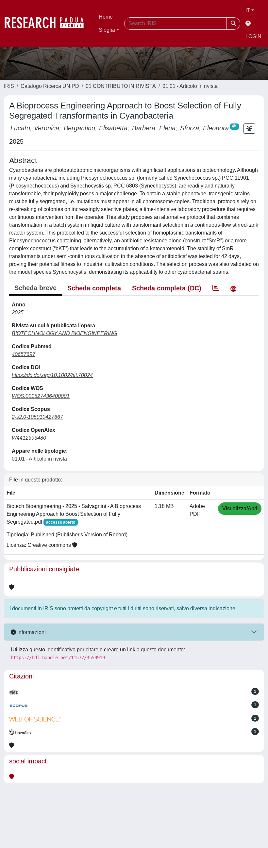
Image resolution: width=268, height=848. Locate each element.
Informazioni (31, 632)
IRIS (9, 86)
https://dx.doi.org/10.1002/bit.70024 (52, 375)
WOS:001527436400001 (41, 396)
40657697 (23, 354)
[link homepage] (47, 23)
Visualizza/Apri (239, 508)
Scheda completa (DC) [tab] (166, 288)
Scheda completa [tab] (94, 288)
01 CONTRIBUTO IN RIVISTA (121, 86)
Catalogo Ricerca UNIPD (50, 86)
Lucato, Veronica (34, 128)
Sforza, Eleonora (204, 128)
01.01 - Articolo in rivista (190, 86)
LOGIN (253, 36)
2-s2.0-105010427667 (37, 417)
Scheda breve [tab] (35, 287)
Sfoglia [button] (107, 30)
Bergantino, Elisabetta (95, 128)
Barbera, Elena (154, 128)
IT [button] (247, 10)
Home (106, 17)
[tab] (216, 288)
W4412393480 (29, 438)
